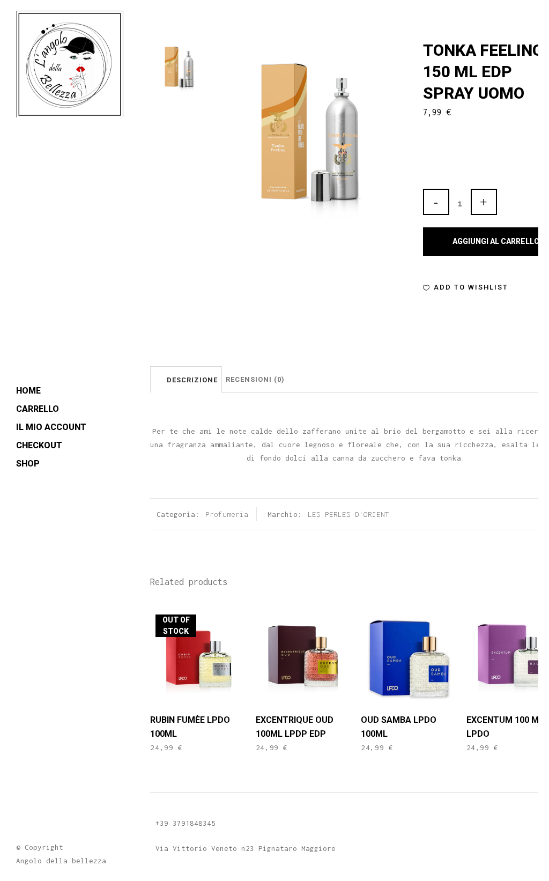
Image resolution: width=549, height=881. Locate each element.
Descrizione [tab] (192, 380)
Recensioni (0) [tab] (255, 379)
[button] (465, 287)
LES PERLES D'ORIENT (348, 514)
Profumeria (226, 514)
